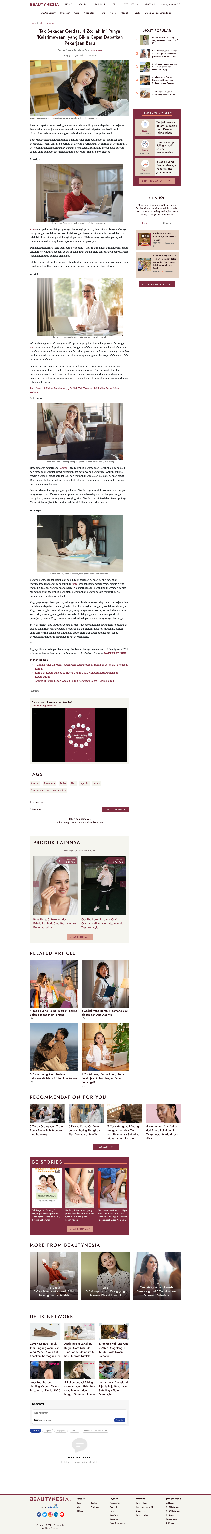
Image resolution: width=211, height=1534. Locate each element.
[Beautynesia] (45, 4)
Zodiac (50, 23)
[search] (180, 4)
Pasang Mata (115, 1502)
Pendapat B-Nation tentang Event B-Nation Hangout (164, 236)
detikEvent (114, 1518)
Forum (112, 1510)
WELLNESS (130, 4)
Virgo (74, 583)
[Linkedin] (56, 1514)
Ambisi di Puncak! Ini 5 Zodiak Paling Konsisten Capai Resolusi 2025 (74, 680)
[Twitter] (44, 1514)
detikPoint (114, 1514)
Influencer (65, 13)
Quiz (76, 13)
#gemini (84, 783)
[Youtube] (62, 1514)
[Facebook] (39, 1514)
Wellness (95, 1506)
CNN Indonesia (172, 1506)
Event (144, 223)
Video (113, 13)
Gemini (64, 467)
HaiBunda (170, 1514)
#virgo (97, 783)
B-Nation (80, 1510)
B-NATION (150, 4)
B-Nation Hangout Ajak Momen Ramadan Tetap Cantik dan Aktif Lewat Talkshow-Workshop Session (164, 262)
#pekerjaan (49, 783)
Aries (33, 229)
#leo (73, 783)
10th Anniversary (48, 13)
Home (33, 23)
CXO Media (171, 1523)
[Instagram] (50, 1514)
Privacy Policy (142, 1514)
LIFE (113, 4)
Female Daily (171, 1518)
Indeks (137, 13)
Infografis (124, 13)
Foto (103, 13)
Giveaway (167, 223)
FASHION (100, 4)
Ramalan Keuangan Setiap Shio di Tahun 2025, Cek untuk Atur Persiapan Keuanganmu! (76, 674)
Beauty (79, 1502)
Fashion (94, 1502)
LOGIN (164, 4)
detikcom (170, 1502)
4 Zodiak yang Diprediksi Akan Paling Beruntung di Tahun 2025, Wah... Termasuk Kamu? (81, 666)
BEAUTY (82, 4)
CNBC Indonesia (173, 1510)
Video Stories (89, 13)
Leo (32, 347)
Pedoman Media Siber (145, 1506)
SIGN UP (172, 4)
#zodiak (35, 783)
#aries (63, 783)
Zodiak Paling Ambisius (44, 705)
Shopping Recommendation (158, 13)
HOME (68, 4)
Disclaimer (140, 1510)
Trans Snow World (117, 1523)
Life (41, 23)
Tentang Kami (141, 1502)
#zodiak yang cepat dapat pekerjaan (48, 790)
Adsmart (113, 1506)
